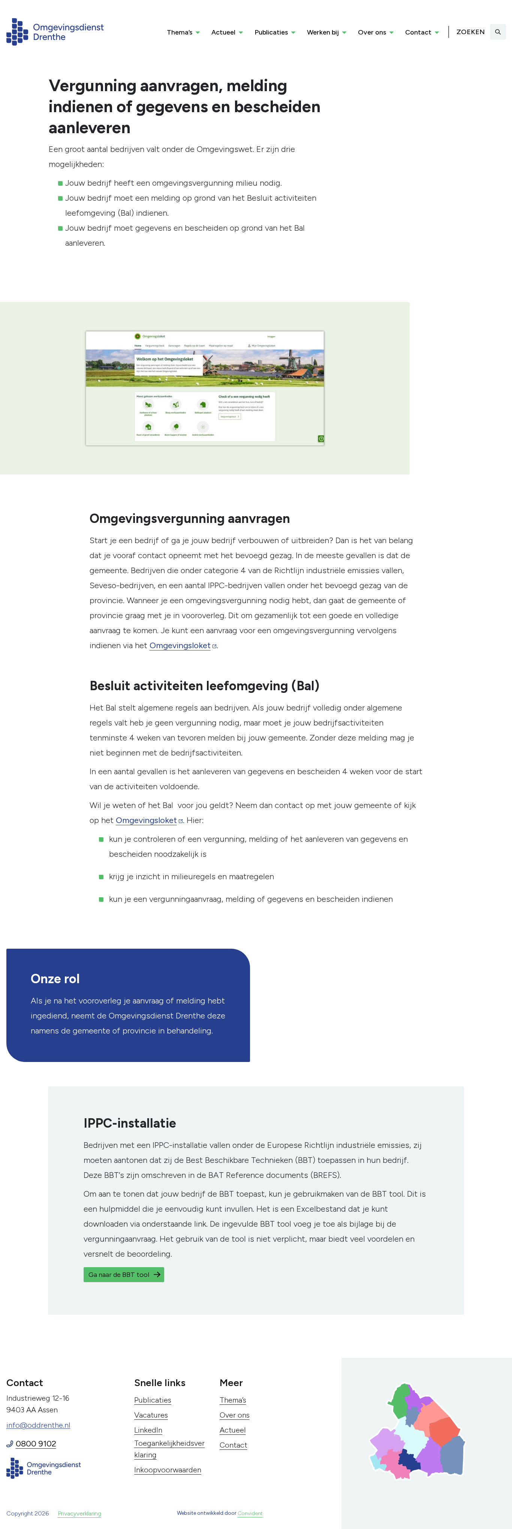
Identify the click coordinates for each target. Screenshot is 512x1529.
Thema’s (179, 32)
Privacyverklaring (79, 1513)
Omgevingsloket (180, 645)
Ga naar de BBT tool (118, 1275)
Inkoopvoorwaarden (167, 1469)
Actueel (223, 32)
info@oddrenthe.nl (38, 1425)
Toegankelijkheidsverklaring (169, 1449)
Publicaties (271, 32)
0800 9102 (36, 1444)
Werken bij (323, 32)
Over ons (372, 32)
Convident (250, 1513)
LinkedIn (148, 1429)
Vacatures (151, 1414)
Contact (418, 32)
